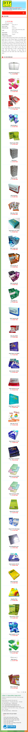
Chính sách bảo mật (8, 724)
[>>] (25, 692)
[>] (23, 692)
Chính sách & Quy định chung (10, 717)
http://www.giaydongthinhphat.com (13, 706)
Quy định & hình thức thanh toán (11, 718)
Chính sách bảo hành (8, 721)
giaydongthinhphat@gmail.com (12, 704)
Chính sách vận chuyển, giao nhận (11, 720)
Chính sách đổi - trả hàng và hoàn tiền (12, 722)
